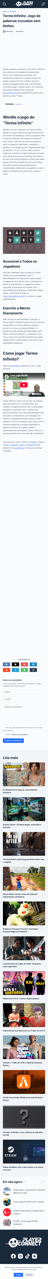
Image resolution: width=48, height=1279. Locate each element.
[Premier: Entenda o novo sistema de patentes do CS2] (24, 1117)
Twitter (22, 445)
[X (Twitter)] (15, 664)
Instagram (31, 445)
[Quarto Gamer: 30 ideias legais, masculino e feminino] (24, 809)
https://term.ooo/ (10, 93)
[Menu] (43, 4)
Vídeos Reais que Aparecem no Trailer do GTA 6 (24, 1031)
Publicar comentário (13, 740)
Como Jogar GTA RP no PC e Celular (28, 1202)
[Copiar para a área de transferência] (33, 670)
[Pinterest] (24, 664)
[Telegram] (15, 670)
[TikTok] (27, 1256)
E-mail (8, 699)
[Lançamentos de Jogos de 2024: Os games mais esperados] (24, 948)
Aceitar (18, 1275)
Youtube (32, 442)
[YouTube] (34, 1256)
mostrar (18, 104)
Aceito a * (17, 734)
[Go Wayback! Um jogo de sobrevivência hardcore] (24, 774)
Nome (7, 692)
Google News (18, 448)
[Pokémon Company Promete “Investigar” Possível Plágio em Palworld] (24, 913)
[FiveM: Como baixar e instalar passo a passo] (7, 1212)
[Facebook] (6, 664)
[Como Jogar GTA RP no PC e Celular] (7, 1202)
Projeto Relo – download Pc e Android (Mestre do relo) (29, 1191)
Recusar (29, 1275)
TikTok (5, 445)
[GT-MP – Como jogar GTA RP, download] (7, 1223)
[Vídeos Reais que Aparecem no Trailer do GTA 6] (24, 1015)
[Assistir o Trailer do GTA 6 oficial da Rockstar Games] (24, 1047)
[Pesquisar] (4, 4)
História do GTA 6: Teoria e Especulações (21, 998)
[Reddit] (6, 670)
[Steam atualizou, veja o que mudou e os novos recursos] (24, 1152)
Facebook (13, 445)
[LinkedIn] (33, 664)
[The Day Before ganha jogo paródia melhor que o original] (24, 844)
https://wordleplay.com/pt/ (14, 296)
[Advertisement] (24, 52)
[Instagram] (20, 1256)
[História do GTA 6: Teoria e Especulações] (24, 983)
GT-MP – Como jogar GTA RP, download (25, 1222)
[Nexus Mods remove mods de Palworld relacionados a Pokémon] (24, 879)
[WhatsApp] (24, 670)
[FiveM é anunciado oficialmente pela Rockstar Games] (24, 1082)
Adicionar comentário (14, 707)
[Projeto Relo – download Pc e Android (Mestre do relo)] (7, 1191)
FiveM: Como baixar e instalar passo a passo (28, 1212)
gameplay (15, 366)
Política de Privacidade (19, 734)
